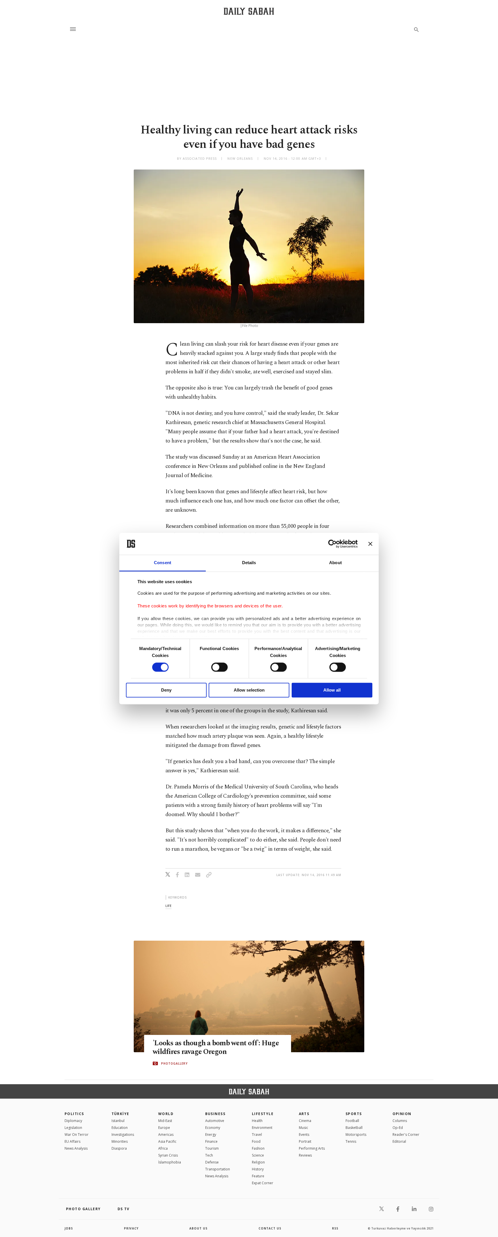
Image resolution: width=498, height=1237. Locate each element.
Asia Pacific (167, 1141)
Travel (257, 1134)
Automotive (214, 1120)
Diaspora (119, 1148)
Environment (262, 1127)
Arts (304, 1113)
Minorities (120, 1141)
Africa (163, 1148)
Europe (164, 1127)
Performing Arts (312, 1148)
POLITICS (74, 1113)
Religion (258, 1162)
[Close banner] (370, 544)
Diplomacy (73, 1120)
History (258, 1169)
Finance (211, 1141)
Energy (210, 1134)
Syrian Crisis (168, 1155)
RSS (335, 1228)
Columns (400, 1120)
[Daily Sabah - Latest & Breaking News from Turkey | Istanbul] (249, 11)
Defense (212, 1162)
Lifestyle (262, 1113)
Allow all (332, 690)
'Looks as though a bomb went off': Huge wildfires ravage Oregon (216, 1047)
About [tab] (335, 562)
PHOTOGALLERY (174, 1063)
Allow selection (249, 690)
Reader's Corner (406, 1134)
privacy (131, 1228)
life (168, 905)
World (165, 1113)
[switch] (219, 667)
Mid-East (165, 1120)
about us (198, 1228)
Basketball (354, 1127)
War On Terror (76, 1134)
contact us (270, 1228)
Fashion (258, 1148)
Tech (209, 1155)
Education (120, 1127)
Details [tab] (249, 562)
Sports (354, 1113)
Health (257, 1120)
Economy (212, 1127)
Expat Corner (262, 1182)
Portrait (305, 1141)
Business (215, 1113)
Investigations (123, 1134)
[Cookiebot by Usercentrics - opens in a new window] (332, 543)
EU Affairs (72, 1141)
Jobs (69, 1228)
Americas (165, 1134)
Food (256, 1141)
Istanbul (118, 1120)
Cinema (305, 1120)
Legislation (73, 1127)
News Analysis (76, 1148)
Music (303, 1127)
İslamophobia (169, 1162)
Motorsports (356, 1134)
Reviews (305, 1155)
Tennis (351, 1141)
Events (304, 1134)
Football (352, 1120)
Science (258, 1155)
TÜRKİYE (120, 1113)
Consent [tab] (162, 562)
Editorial (399, 1141)
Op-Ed (398, 1127)
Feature (258, 1176)
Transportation (217, 1169)
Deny (166, 690)
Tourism (212, 1148)
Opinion (402, 1113)
